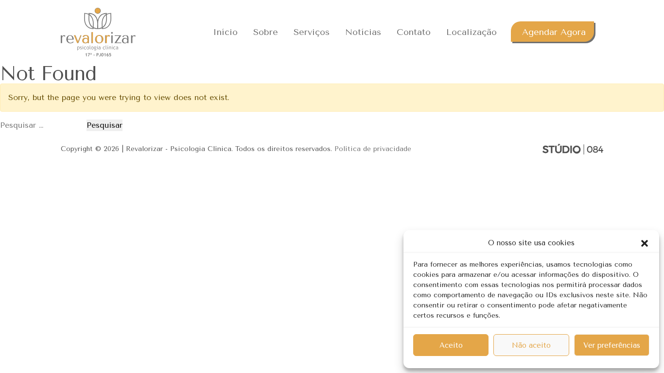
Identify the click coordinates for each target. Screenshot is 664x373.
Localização (471, 32)
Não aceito (531, 345)
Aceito (451, 345)
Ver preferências (611, 345)
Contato (414, 32)
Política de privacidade (372, 149)
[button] (644, 243)
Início (225, 32)
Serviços (312, 32)
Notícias (363, 32)
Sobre (265, 32)
